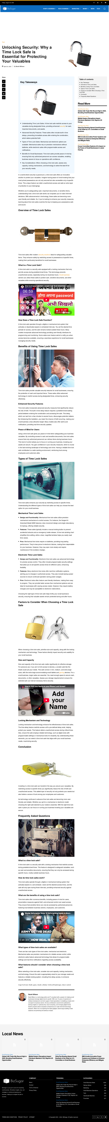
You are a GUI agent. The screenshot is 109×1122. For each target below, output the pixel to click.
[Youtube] (105, 2)
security (62, 126)
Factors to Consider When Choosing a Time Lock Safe (91, 91)
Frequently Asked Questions (88, 96)
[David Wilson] (22, 1002)
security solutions (44, 254)
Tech (3, 42)
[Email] (3, 97)
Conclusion (84, 94)
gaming (61, 672)
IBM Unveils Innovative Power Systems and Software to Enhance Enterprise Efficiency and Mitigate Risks (92, 139)
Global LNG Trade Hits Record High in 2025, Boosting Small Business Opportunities (92, 112)
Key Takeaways (85, 82)
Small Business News (83, 109)
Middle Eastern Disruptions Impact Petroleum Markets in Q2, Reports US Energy (90, 120)
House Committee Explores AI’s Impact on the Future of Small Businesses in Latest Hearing (91, 148)
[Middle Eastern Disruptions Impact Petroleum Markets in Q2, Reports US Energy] (41, 1044)
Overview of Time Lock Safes (88, 84)
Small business (64, 275)
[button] (104, 8)
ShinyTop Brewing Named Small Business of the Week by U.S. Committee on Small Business (91, 129)
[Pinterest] (3, 89)
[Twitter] (101, 2)
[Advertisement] (54, 25)
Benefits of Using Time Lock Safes (90, 86)
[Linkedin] (97, 2)
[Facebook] (93, 2)
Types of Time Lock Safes (88, 88)
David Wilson (20, 66)
